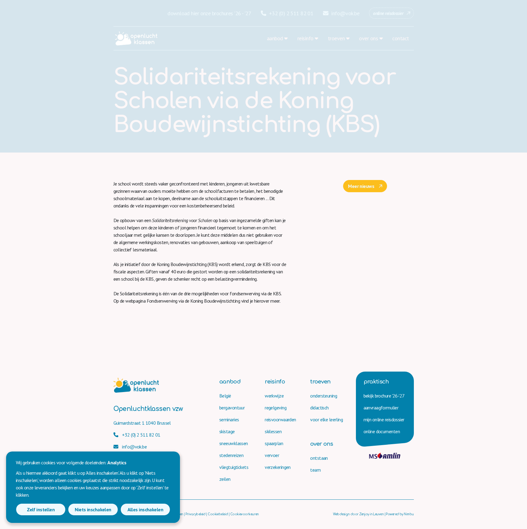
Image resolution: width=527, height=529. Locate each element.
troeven (336, 38)
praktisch (376, 382)
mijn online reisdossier (384, 419)
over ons (368, 38)
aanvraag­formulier (381, 408)
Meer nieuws (361, 186)
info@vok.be (344, 13)
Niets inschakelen (93, 509)
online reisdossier (388, 13)
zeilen (225, 479)
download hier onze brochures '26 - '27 (209, 13)
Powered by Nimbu (400, 514)
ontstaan (319, 458)
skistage (227, 431)
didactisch (319, 408)
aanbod (275, 38)
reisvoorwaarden (280, 419)
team (315, 470)
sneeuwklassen (233, 443)
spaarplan (274, 443)
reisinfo (305, 38)
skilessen (273, 431)
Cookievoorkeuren (244, 514)
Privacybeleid (195, 514)
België (225, 396)
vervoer (272, 455)
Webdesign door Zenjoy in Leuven (358, 514)
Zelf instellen (41, 509)
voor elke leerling (326, 419)
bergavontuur (232, 408)
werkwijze (274, 396)
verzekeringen (278, 467)
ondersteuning (323, 396)
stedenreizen (231, 455)
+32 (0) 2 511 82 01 (290, 13)
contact (400, 38)
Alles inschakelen (145, 509)
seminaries (229, 419)
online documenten (382, 431)
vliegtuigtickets (233, 467)
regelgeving (275, 408)
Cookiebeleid (218, 514)
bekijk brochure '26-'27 (384, 396)
